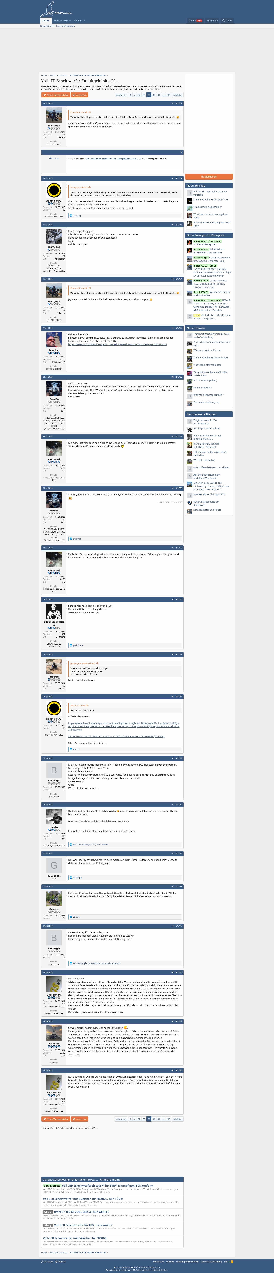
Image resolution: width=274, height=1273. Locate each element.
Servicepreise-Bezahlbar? (207, 428)
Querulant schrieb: (79, 112)
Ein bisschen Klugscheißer (207, 206)
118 (168, 94)
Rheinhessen (59, 258)
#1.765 (179, 328)
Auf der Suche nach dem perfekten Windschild (206, 476)
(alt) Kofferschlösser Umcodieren (211, 467)
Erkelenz (61, 137)
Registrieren (209, 176)
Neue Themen (196, 328)
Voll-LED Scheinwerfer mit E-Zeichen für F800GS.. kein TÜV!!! (83, 1199)
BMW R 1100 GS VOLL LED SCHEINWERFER (76, 1212)
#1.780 (179, 1070)
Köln (63, 411)
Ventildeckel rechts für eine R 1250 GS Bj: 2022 (212, 316)
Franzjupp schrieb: (79, 187)
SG (63, 470)
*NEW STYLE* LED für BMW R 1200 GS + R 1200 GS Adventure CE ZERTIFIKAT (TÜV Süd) (116, 736)
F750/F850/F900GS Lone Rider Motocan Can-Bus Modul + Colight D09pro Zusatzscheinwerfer (212, 270)
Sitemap (170, 1261)
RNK (63, 1055)
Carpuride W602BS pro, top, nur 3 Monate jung (211, 259)
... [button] (134, 94)
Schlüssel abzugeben (207, 243)
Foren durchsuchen (65, 25)
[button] (70, 21)
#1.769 (179, 547)
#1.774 (179, 804)
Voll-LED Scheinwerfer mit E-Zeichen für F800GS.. (75, 1238)
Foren (46, 20)
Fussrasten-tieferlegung (206, 402)
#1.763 (179, 224)
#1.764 (179, 279)
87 (139, 94)
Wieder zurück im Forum (207, 350)
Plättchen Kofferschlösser (207, 364)
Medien (78, 20)
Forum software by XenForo (137, 1267)
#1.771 (179, 654)
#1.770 (179, 599)
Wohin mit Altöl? (202, 387)
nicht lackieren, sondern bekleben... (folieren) (206, 445)
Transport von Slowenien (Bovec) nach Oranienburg (211, 335)
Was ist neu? (61, 20)
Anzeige (54, 158)
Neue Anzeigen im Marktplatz (205, 235)
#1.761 (179, 103)
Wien (63, 838)
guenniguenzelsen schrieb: (83, 663)
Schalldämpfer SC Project (207, 509)
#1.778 (179, 972)
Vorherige (122, 94)
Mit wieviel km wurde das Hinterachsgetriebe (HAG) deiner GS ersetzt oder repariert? (211, 486)
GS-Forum (48, 1261)
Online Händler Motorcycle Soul (210, 199)
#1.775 (179, 853)
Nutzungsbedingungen (187, 1261)
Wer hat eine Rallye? (204, 460)
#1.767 (179, 436)
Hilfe (226, 1261)
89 (149, 94)
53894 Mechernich (57, 1006)
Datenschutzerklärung (211, 1261)
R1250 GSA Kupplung (205, 380)
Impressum (158, 1261)
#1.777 (179, 926)
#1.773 (179, 758)
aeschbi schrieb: (77, 705)
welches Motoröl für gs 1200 (209, 494)
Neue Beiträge (47, 25)
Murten (62, 688)
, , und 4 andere (90, 844)
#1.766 (179, 377)
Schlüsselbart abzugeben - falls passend (208, 251)
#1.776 (179, 886)
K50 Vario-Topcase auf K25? (208, 394)
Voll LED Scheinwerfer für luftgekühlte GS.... (207, 437)
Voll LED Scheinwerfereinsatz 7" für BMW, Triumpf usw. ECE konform (98, 1185)
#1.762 (179, 178)
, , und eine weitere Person (96, 963)
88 (144, 94)
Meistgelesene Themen (201, 414)
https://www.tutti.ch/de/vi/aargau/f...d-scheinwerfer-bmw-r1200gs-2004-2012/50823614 (117, 344)
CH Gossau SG (58, 362)
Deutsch (61, 1261)
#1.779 (179, 1021)
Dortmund (60, 637)
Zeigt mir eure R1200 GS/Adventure (205, 421)
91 (159, 94)
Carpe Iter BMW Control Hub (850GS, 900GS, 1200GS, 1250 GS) (210, 284)
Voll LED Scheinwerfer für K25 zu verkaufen (78, 1225)
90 (154, 94)
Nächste (177, 94)
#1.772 (179, 696)
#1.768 (179, 488)
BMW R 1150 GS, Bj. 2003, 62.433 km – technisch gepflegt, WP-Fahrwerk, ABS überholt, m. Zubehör (211, 305)
